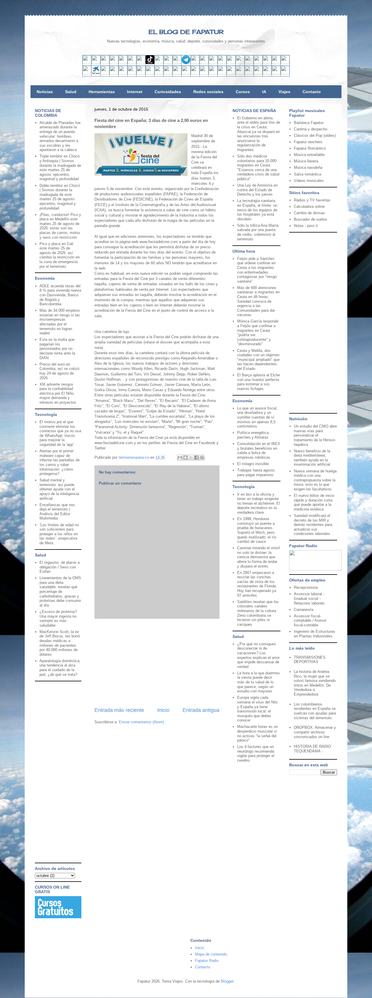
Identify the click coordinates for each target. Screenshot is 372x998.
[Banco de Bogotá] (204, 73)
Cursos (243, 91)
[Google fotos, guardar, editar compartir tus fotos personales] (177, 63)
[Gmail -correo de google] (87, 63)
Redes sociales (208, 91)
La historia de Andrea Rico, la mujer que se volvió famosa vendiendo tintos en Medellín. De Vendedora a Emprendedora (315, 682)
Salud (70, 91)
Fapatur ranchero (308, 142)
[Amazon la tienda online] (285, 63)
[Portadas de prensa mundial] (276, 63)
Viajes (284, 91)
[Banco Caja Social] (195, 73)
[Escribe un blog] (185, 457)
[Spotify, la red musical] (159, 63)
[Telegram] (186, 63)
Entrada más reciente (119, 710)
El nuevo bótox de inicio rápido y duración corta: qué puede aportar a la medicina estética (314, 502)
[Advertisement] (157, 662)
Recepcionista (306, 587)
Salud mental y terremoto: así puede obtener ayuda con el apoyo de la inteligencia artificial (59, 489)
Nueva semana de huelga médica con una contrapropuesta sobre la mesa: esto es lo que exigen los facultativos (315, 480)
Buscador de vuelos (310, 219)
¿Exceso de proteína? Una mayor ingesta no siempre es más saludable (58, 618)
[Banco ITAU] (213, 73)
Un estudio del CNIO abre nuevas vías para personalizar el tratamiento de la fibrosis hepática (315, 435)
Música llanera (306, 161)
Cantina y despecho (310, 129)
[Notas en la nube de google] (249, 63)
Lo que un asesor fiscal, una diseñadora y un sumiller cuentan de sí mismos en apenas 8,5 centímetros (257, 417)
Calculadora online (309, 206)
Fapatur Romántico (310, 148)
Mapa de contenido (211, 954)
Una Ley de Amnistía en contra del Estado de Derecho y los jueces (257, 189)
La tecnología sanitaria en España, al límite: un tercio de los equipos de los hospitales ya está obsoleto (257, 209)
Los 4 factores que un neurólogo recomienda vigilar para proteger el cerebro (255, 753)
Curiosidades (168, 91)
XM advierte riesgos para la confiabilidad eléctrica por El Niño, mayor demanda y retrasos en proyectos (58, 393)
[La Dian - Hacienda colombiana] (240, 73)
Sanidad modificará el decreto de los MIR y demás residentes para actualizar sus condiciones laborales (313, 524)
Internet (134, 91)
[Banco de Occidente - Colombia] (222, 73)
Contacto (312, 91)
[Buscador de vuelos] (258, 63)
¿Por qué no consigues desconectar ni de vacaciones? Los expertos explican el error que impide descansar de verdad (258, 655)
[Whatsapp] (195, 63)
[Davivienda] (177, 73)
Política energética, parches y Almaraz (253, 434)
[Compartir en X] (191, 457)
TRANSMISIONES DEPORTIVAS (310, 659)
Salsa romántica (307, 174)
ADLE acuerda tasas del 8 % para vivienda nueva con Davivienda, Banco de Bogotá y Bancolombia (60, 295)
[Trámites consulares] (231, 73)
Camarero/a (303, 609)
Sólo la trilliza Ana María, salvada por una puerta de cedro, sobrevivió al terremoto (258, 232)
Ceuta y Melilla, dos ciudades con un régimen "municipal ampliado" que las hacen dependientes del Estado (258, 359)
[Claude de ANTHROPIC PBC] (240, 63)
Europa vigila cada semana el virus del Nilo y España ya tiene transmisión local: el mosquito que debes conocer (257, 708)
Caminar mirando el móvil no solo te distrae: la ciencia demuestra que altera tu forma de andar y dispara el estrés (258, 557)
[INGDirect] (141, 73)
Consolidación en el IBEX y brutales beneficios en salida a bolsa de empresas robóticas (258, 451)
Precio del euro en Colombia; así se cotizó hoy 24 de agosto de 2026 (59, 371)
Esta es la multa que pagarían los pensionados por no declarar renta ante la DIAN (57, 348)
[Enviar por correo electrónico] (180, 457)
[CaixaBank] (96, 73)
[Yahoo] (96, 63)
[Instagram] (141, 63)
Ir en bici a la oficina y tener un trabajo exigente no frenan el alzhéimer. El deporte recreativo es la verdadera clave (258, 503)
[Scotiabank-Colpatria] (186, 73)
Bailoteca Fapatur (308, 122)
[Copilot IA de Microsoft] (231, 63)
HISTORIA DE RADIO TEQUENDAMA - (312, 748)
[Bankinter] (114, 73)
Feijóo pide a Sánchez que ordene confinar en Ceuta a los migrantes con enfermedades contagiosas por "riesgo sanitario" (257, 269)
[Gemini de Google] (213, 63)
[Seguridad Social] (276, 73)
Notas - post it (306, 226)
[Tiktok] (150, 63)
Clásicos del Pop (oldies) (315, 135)
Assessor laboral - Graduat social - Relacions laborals (309, 598)
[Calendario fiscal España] (267, 73)
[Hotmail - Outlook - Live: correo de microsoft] (105, 63)
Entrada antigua (201, 710)
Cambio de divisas (309, 213)
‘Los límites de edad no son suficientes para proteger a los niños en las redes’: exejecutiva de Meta (59, 534)
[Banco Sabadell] (105, 73)
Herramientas (102, 91)
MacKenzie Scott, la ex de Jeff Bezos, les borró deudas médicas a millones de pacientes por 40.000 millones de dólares (60, 643)
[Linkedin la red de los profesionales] (114, 63)
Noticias (45, 91)
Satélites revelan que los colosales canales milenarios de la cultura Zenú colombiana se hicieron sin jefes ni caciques (258, 613)
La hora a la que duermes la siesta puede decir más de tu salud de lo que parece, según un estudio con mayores (258, 682)
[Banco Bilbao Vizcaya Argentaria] (123, 73)
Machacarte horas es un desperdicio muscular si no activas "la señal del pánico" (257, 733)
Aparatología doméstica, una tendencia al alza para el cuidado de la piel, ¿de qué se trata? (60, 668)
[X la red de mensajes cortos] (123, 63)
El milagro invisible (253, 464)
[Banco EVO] (150, 73)
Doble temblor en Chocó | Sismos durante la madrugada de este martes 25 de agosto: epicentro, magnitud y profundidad (60, 196)
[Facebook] (132, 63)
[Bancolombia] (168, 73)
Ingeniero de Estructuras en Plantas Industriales (314, 633)
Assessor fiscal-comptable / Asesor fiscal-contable (310, 620)
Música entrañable (309, 155)
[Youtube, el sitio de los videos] (168, 63)
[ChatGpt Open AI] (222, 63)
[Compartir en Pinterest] (202, 457)
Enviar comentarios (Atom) (141, 722)
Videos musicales (309, 180)
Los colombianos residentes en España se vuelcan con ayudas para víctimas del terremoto (315, 711)
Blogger (227, 981)
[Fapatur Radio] (315, 569)
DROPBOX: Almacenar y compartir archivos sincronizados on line (315, 732)
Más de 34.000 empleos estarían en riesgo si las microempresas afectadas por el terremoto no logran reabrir (60, 321)
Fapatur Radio (207, 960)
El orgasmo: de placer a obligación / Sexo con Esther (60, 567)
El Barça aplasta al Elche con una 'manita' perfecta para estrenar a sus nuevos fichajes (258, 382)
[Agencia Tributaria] (258, 73)
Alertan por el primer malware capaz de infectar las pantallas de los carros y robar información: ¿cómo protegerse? (60, 462)
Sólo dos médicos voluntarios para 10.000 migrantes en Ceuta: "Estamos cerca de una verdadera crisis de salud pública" (258, 167)
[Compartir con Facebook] (196, 457)
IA (264, 91)
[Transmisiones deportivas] (285, 73)
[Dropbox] (204, 63)
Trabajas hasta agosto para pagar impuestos (256, 472)
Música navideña (308, 167)
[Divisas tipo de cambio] (267, 63)
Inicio (163, 710)
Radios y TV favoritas (312, 200)
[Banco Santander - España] (87, 73)
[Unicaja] (132, 73)
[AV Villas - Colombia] (159, 73)
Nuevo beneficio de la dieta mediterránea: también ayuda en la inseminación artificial (312, 458)
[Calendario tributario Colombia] (249, 73)
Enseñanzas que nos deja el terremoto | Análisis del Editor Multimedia (57, 512)
